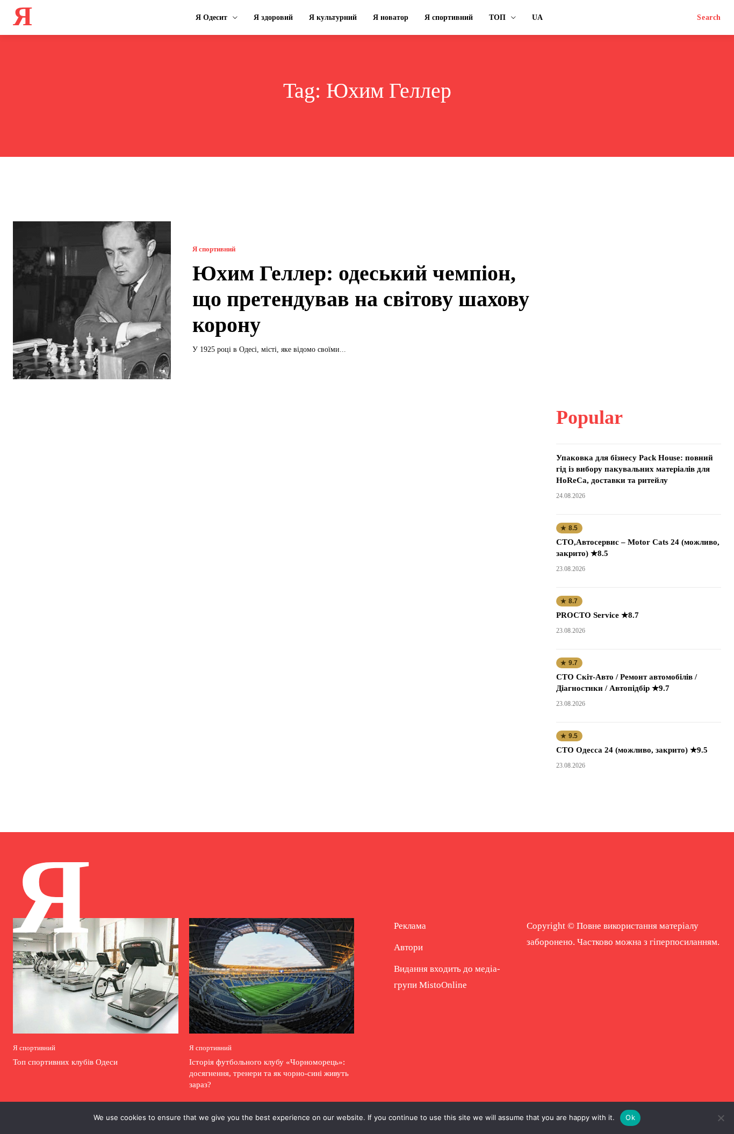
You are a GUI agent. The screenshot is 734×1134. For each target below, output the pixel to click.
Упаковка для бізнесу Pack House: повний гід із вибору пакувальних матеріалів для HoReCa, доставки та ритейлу (634, 469)
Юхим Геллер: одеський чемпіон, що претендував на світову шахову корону (360, 299)
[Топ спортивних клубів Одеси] (95, 976)
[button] (709, 17)
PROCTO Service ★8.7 (597, 615)
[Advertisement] (638, 288)
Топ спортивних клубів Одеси (65, 1062)
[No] (720, 1118)
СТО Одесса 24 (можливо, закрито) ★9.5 (632, 750)
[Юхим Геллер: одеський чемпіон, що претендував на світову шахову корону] (92, 300)
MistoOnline (443, 985)
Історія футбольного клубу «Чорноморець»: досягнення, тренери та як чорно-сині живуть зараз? (269, 1073)
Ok (630, 1117)
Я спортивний (213, 248)
